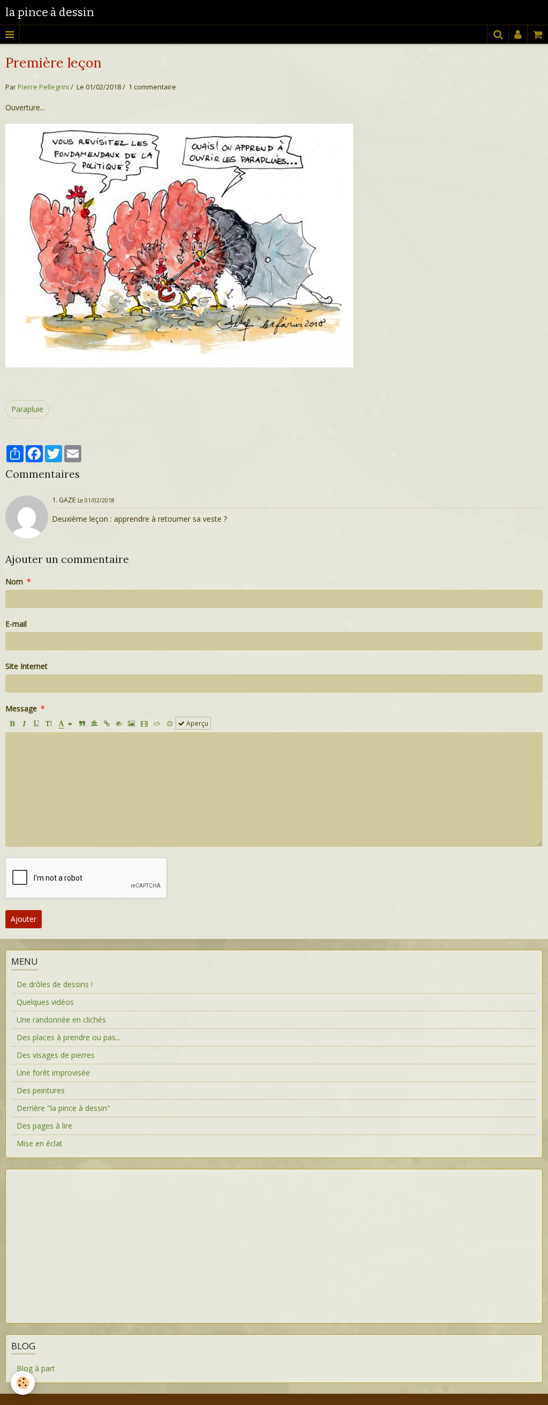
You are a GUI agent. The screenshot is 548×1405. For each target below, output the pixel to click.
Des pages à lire (44, 1126)
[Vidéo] (144, 723)
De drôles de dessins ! (55, 984)
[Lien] (106, 723)
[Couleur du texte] (65, 723)
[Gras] (11, 723)
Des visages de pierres (56, 1055)
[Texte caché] (118, 723)
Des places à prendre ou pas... (68, 1037)
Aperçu (196, 723)
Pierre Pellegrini (43, 87)
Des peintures (41, 1090)
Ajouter (23, 919)
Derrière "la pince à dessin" (63, 1108)
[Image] (131, 723)
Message (21, 708)
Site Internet (26, 666)
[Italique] (24, 723)
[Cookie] (23, 1383)
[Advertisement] (274, 1239)
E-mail (16, 624)
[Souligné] (36, 723)
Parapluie (27, 409)
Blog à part (36, 1368)
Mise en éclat (40, 1143)
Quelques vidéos (45, 1002)
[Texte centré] (94, 723)
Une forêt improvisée (53, 1073)
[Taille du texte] (48, 723)
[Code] (157, 723)
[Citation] (81, 723)
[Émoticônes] (169, 723)
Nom (14, 581)
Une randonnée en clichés (61, 1020)
